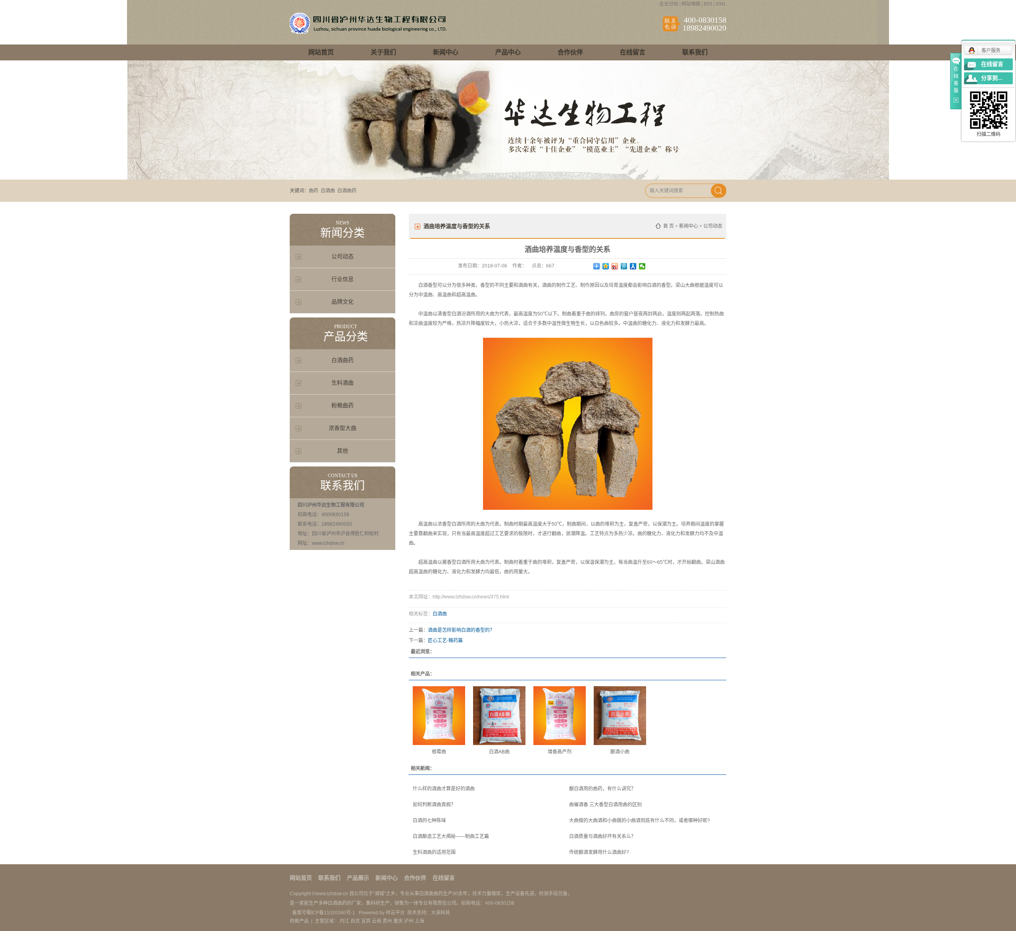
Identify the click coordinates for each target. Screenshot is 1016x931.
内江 (344, 921)
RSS (708, 4)
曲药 (313, 191)
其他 (342, 451)
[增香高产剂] (559, 715)
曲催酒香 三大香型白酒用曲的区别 (605, 804)
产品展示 (358, 878)
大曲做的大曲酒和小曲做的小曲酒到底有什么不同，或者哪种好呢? (639, 820)
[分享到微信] (642, 266)
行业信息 (342, 279)
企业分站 (668, 4)
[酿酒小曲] (620, 715)
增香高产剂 (560, 752)
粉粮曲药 (342, 405)
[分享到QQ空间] (605, 266)
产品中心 (508, 52)
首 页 (668, 226)
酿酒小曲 (619, 752)
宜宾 (366, 921)
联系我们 (695, 52)
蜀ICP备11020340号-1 (331, 913)
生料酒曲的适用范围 (434, 852)
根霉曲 (439, 752)
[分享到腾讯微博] (624, 266)
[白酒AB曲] (499, 715)
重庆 (398, 921)
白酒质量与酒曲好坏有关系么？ (602, 836)
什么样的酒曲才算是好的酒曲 (444, 789)
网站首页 (321, 52)
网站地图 (690, 4)
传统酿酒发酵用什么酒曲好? (599, 852)
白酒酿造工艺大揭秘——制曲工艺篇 (451, 836)
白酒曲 (328, 191)
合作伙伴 (570, 52)
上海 (419, 921)
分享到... (992, 78)
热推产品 (299, 921)
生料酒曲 (342, 383)
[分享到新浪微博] (615, 266)
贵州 (387, 921)
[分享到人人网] (633, 266)
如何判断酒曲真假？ (434, 804)
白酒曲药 (346, 191)
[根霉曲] (439, 715)
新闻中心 (445, 52)
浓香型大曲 (342, 428)
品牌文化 (342, 302)
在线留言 (632, 52)
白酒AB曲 (499, 752)
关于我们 (383, 52)
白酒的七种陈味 (429, 820)
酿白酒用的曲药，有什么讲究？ (602, 789)
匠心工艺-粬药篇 (445, 640)
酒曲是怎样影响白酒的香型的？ (461, 630)
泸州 (409, 921)
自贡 (355, 921)
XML (721, 4)
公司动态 (342, 256)
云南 (376, 921)
